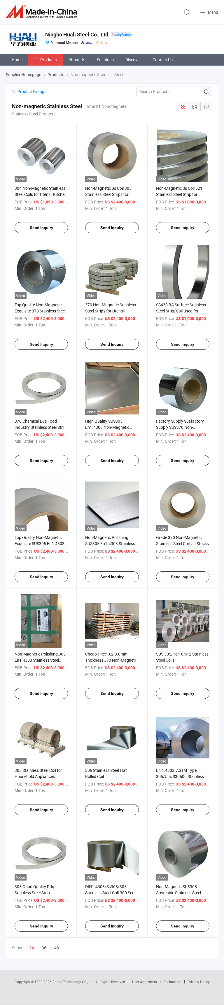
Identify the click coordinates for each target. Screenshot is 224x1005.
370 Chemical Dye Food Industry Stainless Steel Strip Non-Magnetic (40, 427)
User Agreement (144, 981)
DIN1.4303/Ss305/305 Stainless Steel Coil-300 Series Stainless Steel (112, 893)
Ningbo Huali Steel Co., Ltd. (77, 34)
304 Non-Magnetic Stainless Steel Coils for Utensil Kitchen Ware (41, 194)
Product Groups (31, 91)
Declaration (172, 981)
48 (56, 947)
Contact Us (163, 59)
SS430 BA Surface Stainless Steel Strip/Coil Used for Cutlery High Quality (181, 311)
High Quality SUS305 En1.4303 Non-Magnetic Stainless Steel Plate (107, 427)
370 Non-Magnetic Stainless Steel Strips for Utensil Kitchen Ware (110, 311)
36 (44, 947)
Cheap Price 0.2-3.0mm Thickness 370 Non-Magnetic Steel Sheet (111, 660)
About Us (77, 59)
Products (48, 59)
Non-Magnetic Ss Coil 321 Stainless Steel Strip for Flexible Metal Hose (179, 194)
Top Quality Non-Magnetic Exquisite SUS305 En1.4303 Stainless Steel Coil (39, 543)
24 (31, 948)
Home (17, 59)
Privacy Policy (199, 981)
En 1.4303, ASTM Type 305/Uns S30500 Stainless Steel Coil (180, 776)
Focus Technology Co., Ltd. (73, 981)
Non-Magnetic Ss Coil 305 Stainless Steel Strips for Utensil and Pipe (108, 194)
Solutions (105, 59)
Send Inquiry (41, 227)
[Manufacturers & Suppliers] (42, 11)
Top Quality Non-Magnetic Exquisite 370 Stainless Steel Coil (40, 311)
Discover (133, 59)
